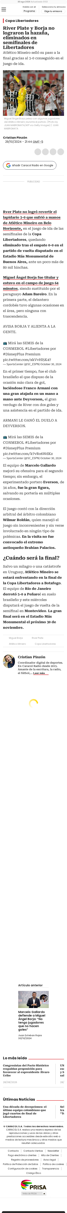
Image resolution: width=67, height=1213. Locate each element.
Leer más (39, 673)
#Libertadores (37, 349)
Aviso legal (49, 1159)
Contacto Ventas (33, 1150)
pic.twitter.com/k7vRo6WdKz (28, 454)
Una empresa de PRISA (33, 1184)
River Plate (37, 637)
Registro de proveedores (25, 1159)
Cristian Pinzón (15, 137)
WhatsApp (60, 151)
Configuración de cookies (22, 1168)
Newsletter (53, 1150)
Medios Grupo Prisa (33, 1193)
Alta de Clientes (50, 1155)
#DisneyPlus (13, 354)
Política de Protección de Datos (20, 1164)
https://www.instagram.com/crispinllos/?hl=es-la (34, 138)
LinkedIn (53, 151)
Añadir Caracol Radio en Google (32, 165)
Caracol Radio (12, 10)
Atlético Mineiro (17, 643)
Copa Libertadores (22, 21)
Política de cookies (53, 1164)
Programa (29, 11)
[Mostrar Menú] (3, 9)
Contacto (13, 1150)
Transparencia (50, 1168)
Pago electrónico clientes (22, 1155)
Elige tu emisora (53, 11)
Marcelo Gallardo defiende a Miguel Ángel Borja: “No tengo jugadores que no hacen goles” (31, 1021)
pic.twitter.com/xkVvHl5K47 (27, 360)
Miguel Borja (16, 637)
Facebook (37, 151)
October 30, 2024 (50, 364)
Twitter (45, 151)
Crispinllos (30, 138)
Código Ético (33, 1173)
